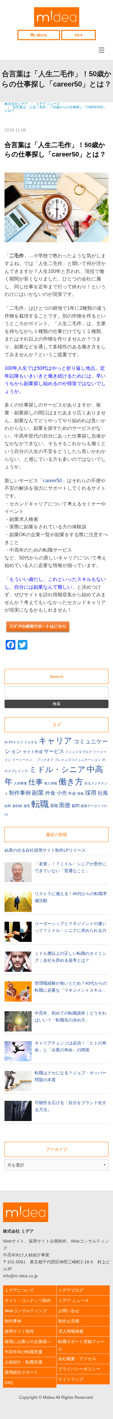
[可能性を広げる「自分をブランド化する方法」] (18, 1111)
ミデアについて (19, 1290)
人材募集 (20, 783)
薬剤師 (17, 806)
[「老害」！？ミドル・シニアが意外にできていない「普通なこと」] (18, 872)
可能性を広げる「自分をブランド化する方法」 (70, 1106)
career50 (52, 480)
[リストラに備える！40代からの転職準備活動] (18, 902)
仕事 (35, 782)
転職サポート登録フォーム (81, 1345)
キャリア (55, 740)
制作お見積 (68, 1321)
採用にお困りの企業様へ (28, 1341)
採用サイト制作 (19, 1331)
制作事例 (20, 793)
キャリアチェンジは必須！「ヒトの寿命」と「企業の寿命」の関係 (70, 1046)
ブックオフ (45, 760)
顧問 (76, 806)
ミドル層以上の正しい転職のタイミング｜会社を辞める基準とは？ (70, 957)
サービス (54, 751)
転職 (40, 804)
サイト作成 (32, 752)
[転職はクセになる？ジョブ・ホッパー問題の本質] (18, 1081)
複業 (27, 806)
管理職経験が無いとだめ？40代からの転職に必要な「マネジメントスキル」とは (71, 987)
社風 (103, 793)
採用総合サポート (21, 1372)
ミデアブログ (70, 1290)
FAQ (9, 1382)
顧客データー (91, 806)
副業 (38, 792)
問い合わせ (38, 35)
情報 (80, 793)
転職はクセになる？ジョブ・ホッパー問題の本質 (70, 1076)
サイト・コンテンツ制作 (28, 1300)
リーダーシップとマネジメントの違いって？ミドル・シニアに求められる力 (70, 927)
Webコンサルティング (26, 1310)
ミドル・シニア (57, 769)
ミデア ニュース (73, 1300)
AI (6, 742)
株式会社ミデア (56, 17)
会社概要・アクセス (77, 1358)
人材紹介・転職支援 (23, 1362)
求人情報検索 (70, 1331)
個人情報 (50, 783)
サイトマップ (70, 1379)
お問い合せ (68, 1310)
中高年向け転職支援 (23, 1351)
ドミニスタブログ (78, 752)
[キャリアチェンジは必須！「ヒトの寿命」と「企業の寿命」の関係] (18, 1051)
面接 (65, 805)
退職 (54, 806)
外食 (50, 793)
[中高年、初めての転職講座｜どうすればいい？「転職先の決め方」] (18, 1021)
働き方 (70, 781)
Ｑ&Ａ (78, 35)
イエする (30, 742)
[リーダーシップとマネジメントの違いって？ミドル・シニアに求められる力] (18, 932)
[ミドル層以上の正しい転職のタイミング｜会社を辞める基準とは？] (18, 962)
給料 (8, 806)
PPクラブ (16, 742)
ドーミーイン (24, 760)
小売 (62, 793)
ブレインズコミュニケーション (78, 760)
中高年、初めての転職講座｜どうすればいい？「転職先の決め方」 (70, 1016)
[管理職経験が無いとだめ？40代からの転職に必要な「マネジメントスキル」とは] (18, 991)
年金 (72, 793)
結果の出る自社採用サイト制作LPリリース (45, 850)
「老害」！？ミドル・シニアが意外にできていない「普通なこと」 (70, 867)
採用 (90, 793)
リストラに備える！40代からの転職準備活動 (71, 897)
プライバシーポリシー (79, 1369)
